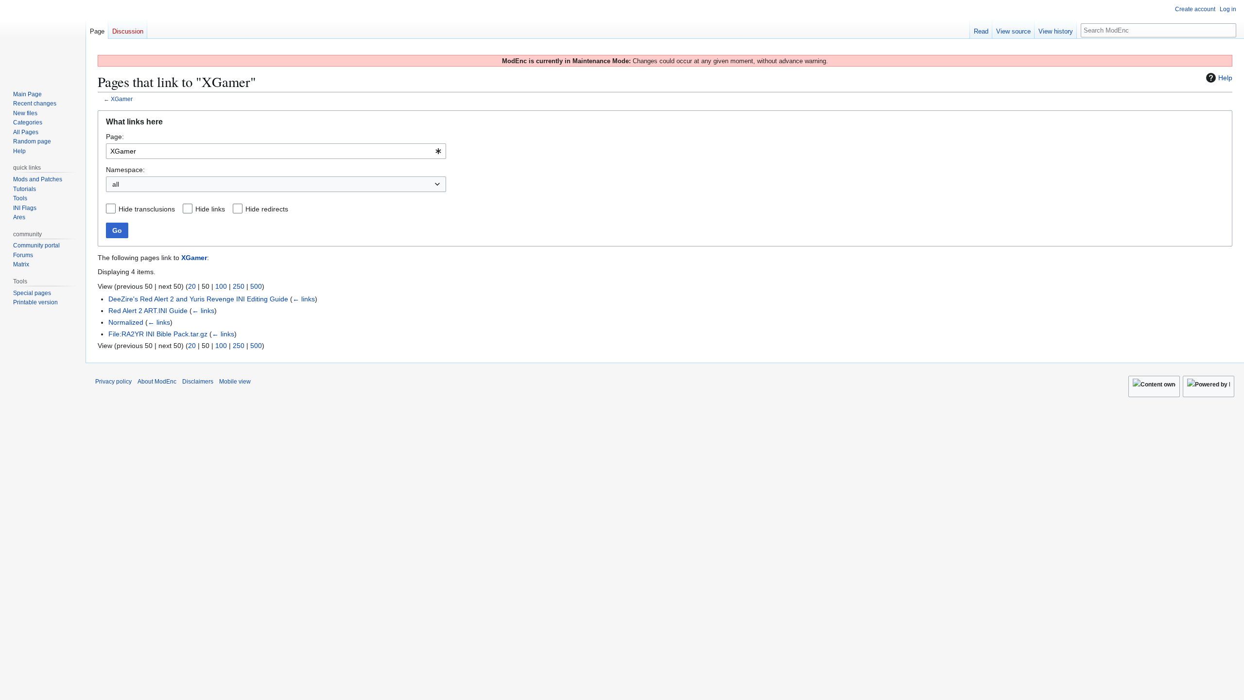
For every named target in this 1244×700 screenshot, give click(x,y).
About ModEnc (157, 381)
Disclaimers (197, 381)
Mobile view (235, 381)
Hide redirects (266, 209)
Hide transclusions (147, 209)
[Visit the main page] (43, 39)
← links (304, 299)
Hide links (210, 209)
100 (221, 286)
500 (256, 286)
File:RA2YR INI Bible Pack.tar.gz (157, 334)
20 (192, 286)
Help (1225, 78)
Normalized (125, 322)
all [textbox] (115, 184)
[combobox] (276, 151)
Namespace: (125, 170)
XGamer (122, 99)
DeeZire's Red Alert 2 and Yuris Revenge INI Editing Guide (198, 299)
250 (238, 286)
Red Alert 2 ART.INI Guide (148, 311)
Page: (115, 136)
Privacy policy (113, 381)
